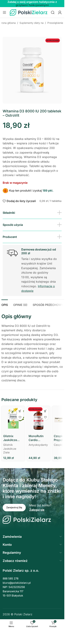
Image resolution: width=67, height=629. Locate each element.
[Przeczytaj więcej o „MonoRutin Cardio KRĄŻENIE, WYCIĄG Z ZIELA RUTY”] (45, 411)
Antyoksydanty (38, 444)
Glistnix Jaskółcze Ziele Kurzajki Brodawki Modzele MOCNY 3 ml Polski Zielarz (12, 438)
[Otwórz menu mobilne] (4, 12)
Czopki (58, 444)
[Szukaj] (52, 12)
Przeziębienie (55, 22)
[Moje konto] (59, 12)
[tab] (4, 304)
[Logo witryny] (28, 12)
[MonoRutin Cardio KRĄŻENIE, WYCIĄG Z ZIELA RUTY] (38, 419)
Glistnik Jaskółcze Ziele (9, 448)
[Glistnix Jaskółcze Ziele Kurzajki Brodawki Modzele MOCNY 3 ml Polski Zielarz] (13, 419)
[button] (20, 411)
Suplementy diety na (31, 22)
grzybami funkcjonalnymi (32, 5)
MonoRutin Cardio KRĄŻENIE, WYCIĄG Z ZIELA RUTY (37, 438)
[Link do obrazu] (27, 519)
